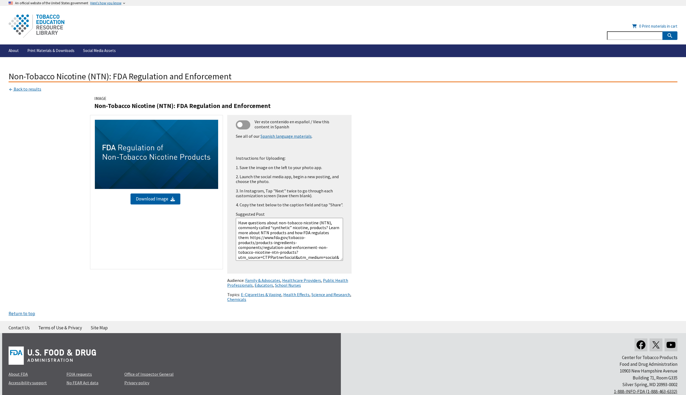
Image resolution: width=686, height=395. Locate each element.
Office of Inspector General (149, 374)
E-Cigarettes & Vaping (261, 294)
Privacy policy (136, 382)
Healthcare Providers (301, 280)
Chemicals (236, 299)
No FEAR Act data (82, 382)
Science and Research (330, 294)
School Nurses (288, 285)
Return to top (22, 313)
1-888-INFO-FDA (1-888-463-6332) (645, 391)
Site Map (99, 328)
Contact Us (19, 328)
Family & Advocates (262, 280)
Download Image (152, 199)
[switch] (243, 124)
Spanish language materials (286, 136)
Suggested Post (250, 214)
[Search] (669, 35)
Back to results (27, 89)
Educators (264, 285)
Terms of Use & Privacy (60, 328)
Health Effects (296, 294)
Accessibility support (28, 382)
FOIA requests (79, 374)
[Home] (36, 26)
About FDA (18, 374)
